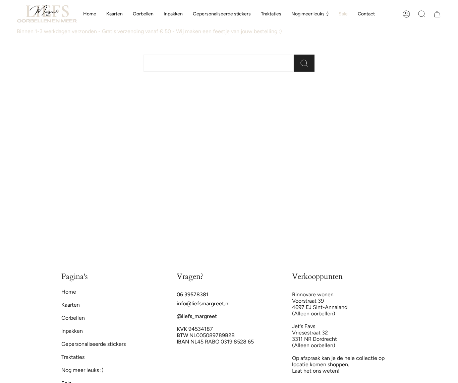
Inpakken (72, 331)
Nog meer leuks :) (82, 370)
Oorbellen (73, 318)
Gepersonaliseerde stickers (93, 344)
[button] (114, 14)
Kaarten (70, 305)
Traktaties (72, 357)
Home (68, 292)
